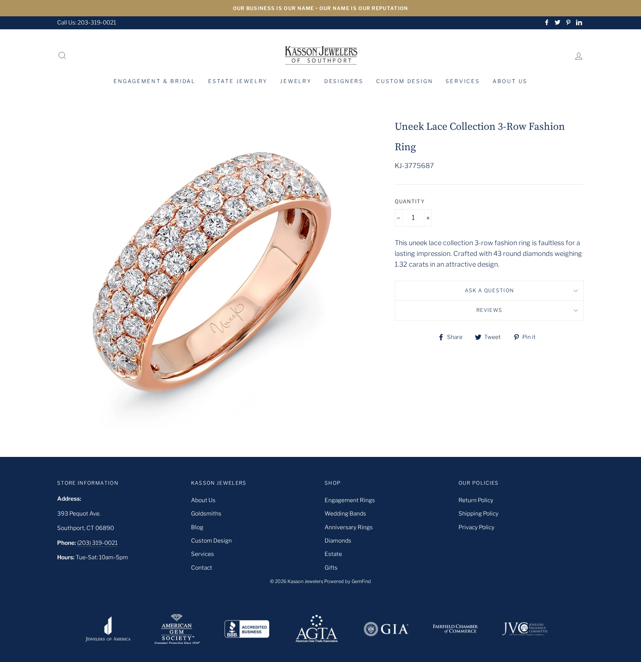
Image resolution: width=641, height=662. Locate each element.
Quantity (410, 201)
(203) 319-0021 (97, 542)
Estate (333, 553)
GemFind (361, 581)
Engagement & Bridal (154, 81)
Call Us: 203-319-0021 (86, 22)
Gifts (331, 567)
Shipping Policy (478, 513)
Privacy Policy (476, 527)
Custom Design (404, 81)
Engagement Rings (350, 500)
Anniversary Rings (349, 527)
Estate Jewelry (237, 81)
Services (463, 81)
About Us (510, 81)
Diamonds (338, 540)
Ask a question (489, 290)
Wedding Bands (345, 513)
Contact (201, 567)
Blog (197, 527)
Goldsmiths (206, 513)
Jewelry (296, 81)
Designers (344, 81)
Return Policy (475, 500)
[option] (320, 8)
